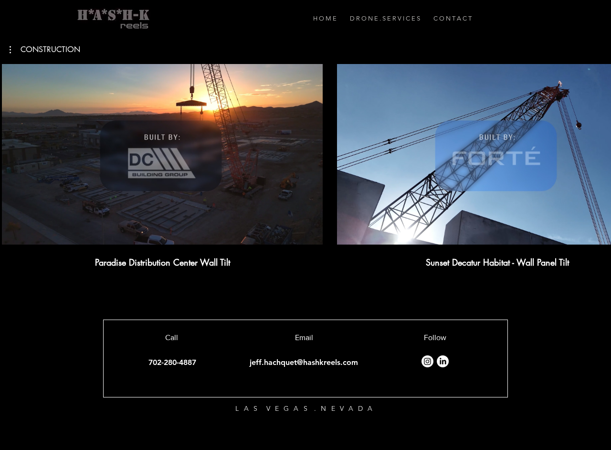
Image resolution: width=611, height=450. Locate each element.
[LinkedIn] (443, 361)
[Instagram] (427, 361)
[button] (45, 49)
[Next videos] (598, 152)
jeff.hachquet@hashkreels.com (304, 362)
